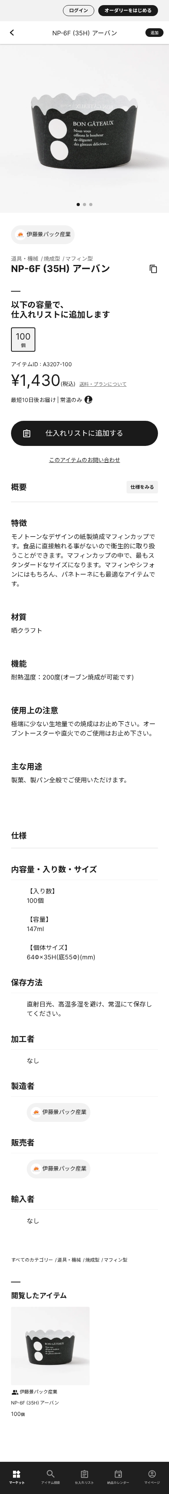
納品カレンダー (118, 1482)
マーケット (17, 1482)
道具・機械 (25, 258)
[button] (78, 204)
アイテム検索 (50, 1482)
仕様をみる (142, 487)
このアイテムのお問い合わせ (84, 460)
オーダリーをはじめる (128, 10)
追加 (154, 32)
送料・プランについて (103, 384)
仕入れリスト (84, 1482)
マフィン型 (79, 258)
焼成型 (52, 258)
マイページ (152, 1482)
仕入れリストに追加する (84, 433)
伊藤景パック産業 (49, 234)
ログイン (78, 10)
